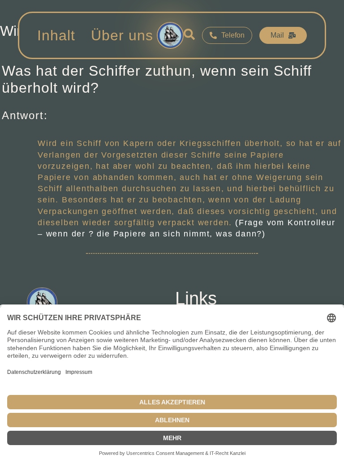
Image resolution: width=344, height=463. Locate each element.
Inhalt (56, 35)
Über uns (122, 35)
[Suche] (189, 36)
